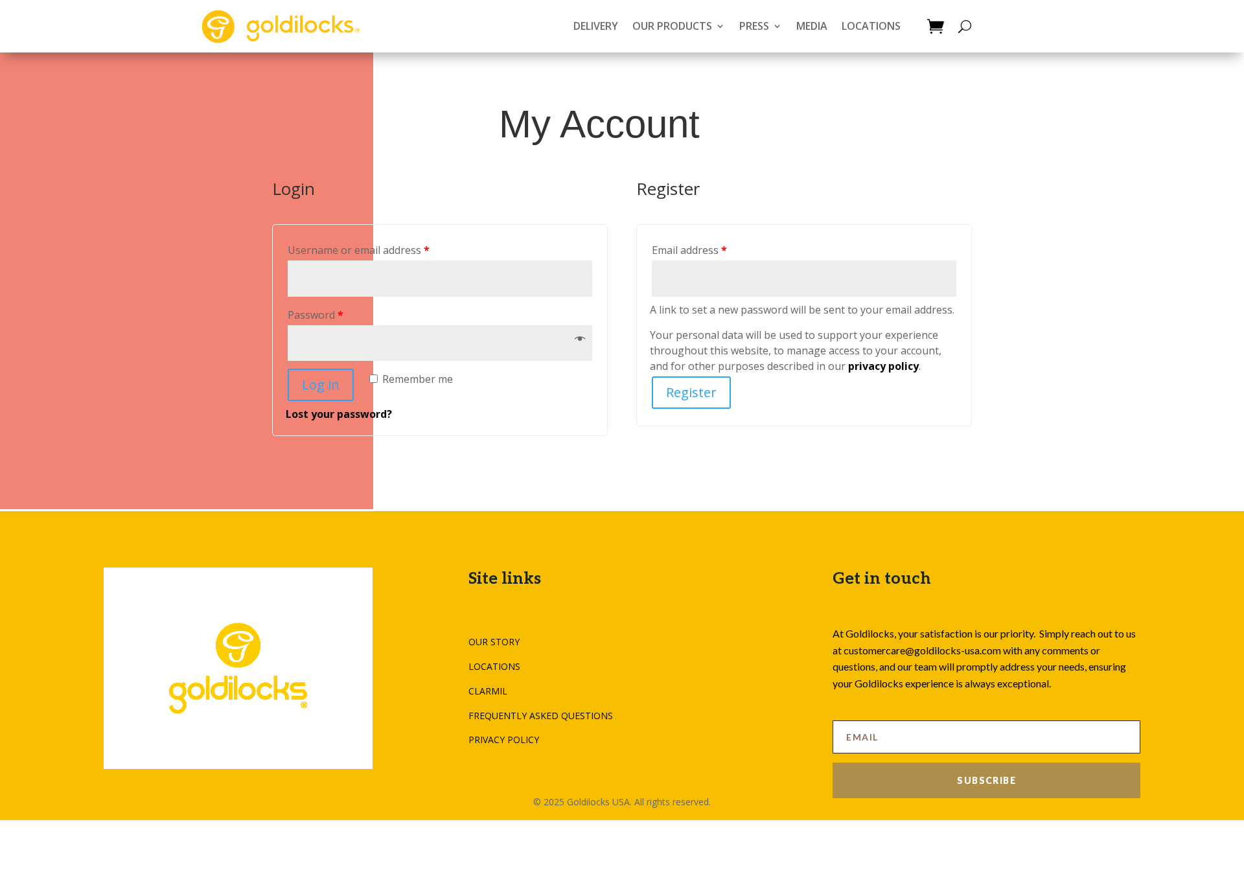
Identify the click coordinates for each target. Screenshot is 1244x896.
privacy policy (883, 366)
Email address (689, 250)
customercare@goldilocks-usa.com (922, 650)
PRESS (754, 26)
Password (315, 315)
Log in (321, 384)
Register (691, 392)
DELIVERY (595, 26)
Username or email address (359, 250)
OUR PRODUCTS (672, 26)
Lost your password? (339, 414)
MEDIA (811, 26)
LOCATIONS (871, 26)
